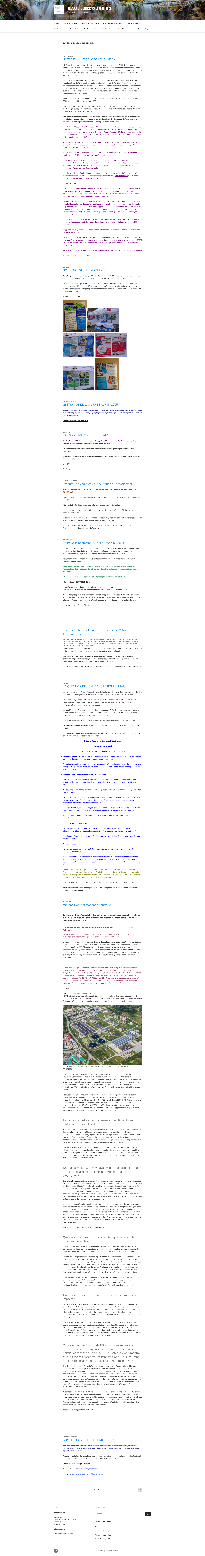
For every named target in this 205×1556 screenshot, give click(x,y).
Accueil (56, 23)
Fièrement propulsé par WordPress (107, 1551)
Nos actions (74, 29)
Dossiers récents (108, 29)
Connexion (98, 1527)
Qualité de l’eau (59, 29)
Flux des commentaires (103, 1535)
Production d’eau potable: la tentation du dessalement (97, 484)
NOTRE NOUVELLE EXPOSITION (84, 270)
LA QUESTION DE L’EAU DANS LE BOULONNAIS (94, 686)
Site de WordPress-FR (102, 1539)
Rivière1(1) (67, 469)
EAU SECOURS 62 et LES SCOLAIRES (87, 435)
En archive (121, 29)
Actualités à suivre (70, 23)
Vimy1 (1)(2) (67, 464)
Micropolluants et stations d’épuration (87, 905)
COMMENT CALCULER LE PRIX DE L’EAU (89, 1440)
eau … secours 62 (89, 8)
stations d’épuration (93, 1079)
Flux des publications (102, 1531)
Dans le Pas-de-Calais (89, 23)
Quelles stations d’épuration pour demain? (88, 1227)
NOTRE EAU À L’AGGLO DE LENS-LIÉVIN (89, 59)
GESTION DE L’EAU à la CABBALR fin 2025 (90, 404)
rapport (98, 1087)
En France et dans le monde (112, 23)
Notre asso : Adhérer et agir (139, 29)
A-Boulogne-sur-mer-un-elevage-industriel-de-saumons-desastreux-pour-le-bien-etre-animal (100, 882)
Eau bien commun (134, 23)
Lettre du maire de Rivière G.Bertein (77, 605)
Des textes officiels (91, 29)
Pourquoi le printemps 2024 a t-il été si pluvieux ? (94, 543)
